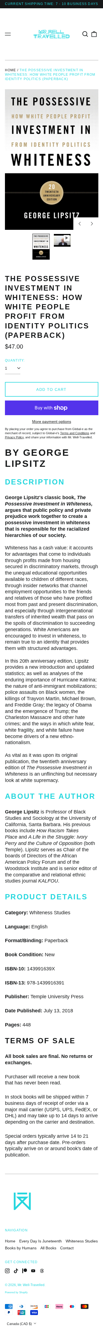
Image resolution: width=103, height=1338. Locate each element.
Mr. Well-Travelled (31, 1285)
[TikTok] (15, 1270)
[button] (85, 34)
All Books (48, 1248)
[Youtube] (33, 1270)
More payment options (51, 421)
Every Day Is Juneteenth (40, 1241)
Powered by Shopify (16, 1292)
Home (10, 70)
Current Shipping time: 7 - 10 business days (51, 4)
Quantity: (15, 360)
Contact (67, 1248)
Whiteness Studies (82, 1241)
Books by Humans (21, 1248)
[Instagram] (7, 1270)
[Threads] (42, 1270)
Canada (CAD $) (20, 1324)
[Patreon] (24, 1270)
